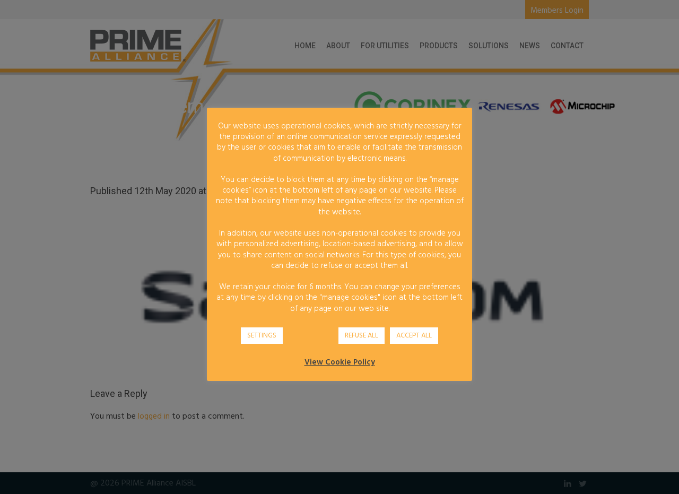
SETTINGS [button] (261, 335)
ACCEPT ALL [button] (414, 335)
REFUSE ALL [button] (361, 335)
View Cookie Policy (339, 362)
